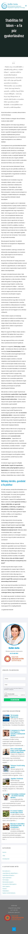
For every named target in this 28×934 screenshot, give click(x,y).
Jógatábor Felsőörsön (16, 778)
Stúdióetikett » (6, 891)
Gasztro (4, 852)
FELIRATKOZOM (15, 700)
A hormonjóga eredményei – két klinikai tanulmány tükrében (17, 795)
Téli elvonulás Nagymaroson (14, 716)
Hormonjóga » (6, 880)
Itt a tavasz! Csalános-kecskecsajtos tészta (16, 811)
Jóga (4, 855)
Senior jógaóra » (6, 886)
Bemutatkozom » (7, 871)
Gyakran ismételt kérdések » (9, 893)
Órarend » (5, 888)
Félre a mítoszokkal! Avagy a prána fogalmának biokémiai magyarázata (17, 750)
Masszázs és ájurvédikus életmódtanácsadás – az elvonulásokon (17, 825)
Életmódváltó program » (8, 882)
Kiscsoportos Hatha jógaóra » (10, 884)
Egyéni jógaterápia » (7, 877)
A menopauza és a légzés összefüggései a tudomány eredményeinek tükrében (17, 732)
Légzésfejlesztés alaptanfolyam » (10, 873)
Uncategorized (6, 859)
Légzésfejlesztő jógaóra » (9, 875)
